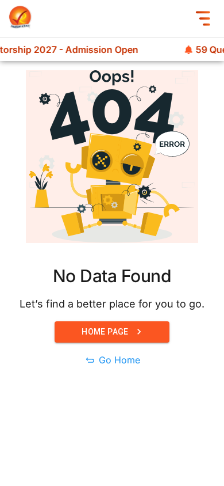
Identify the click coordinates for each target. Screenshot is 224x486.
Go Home (119, 360)
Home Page (105, 331)
